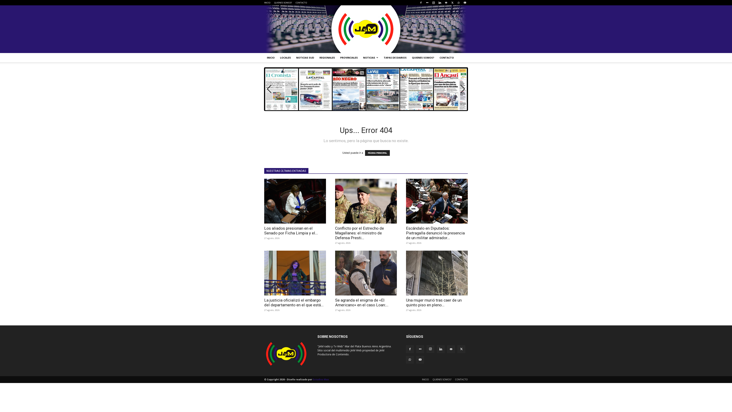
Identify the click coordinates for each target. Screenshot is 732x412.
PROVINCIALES (349, 57)
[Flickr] (427, 2)
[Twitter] (452, 2)
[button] (462, 89)
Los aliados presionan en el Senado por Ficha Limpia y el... (291, 230)
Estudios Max (321, 379)
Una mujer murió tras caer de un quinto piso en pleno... (434, 302)
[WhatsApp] (459, 2)
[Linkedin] (440, 2)
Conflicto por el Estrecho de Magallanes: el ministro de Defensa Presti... (359, 233)
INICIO (267, 2)
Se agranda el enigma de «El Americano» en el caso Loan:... (361, 302)
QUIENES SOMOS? (283, 2)
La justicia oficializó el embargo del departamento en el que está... (294, 302)
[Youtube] (465, 2)
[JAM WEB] (366, 29)
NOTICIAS (369, 57)
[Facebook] (421, 2)
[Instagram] (433, 2)
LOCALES (285, 57)
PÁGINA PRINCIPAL (377, 153)
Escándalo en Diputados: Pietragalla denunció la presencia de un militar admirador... (435, 233)
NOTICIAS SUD (305, 57)
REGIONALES (327, 57)
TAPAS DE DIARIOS (395, 57)
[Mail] (446, 2)
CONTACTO (301, 2)
